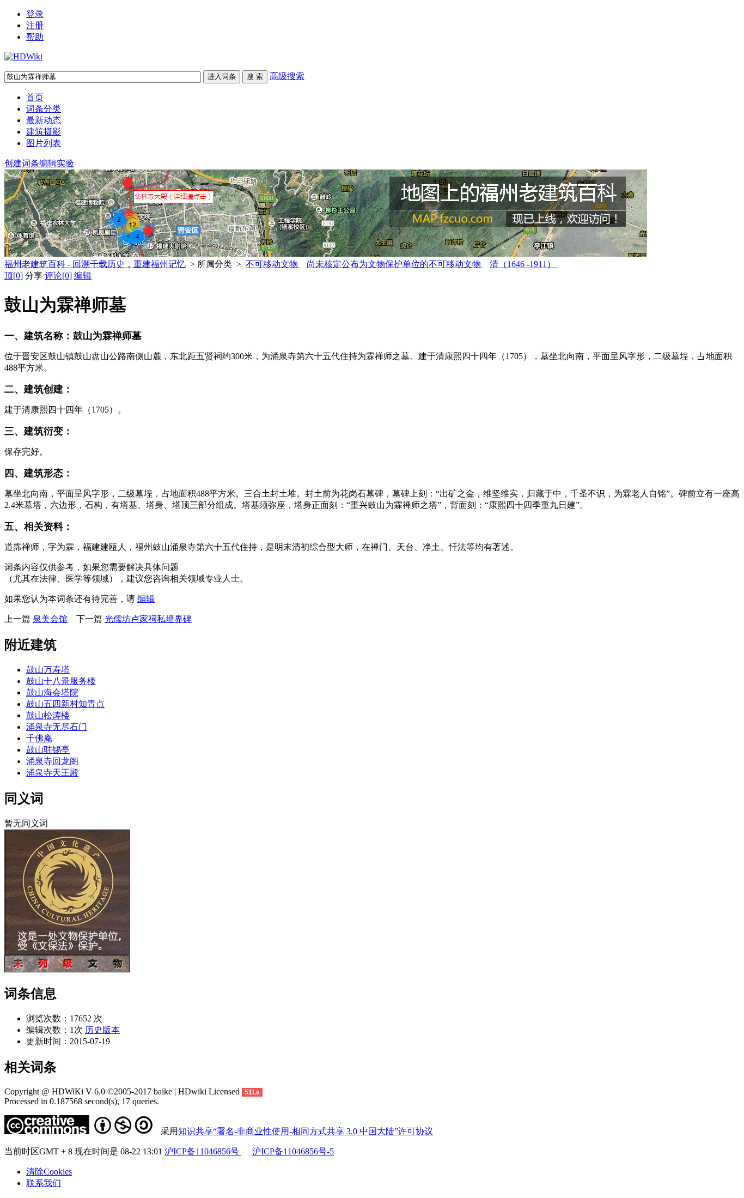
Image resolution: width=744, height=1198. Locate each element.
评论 (58, 275)
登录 (35, 14)
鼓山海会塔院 (52, 692)
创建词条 (21, 163)
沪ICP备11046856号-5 (293, 1151)
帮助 (35, 36)
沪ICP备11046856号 (202, 1151)
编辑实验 (56, 163)
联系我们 (43, 1183)
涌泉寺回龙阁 (52, 761)
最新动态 (43, 120)
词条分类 (43, 108)
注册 (35, 25)
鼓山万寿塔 (48, 669)
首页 (35, 97)
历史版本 (102, 1029)
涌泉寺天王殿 (52, 772)
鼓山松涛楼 (48, 715)
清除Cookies (49, 1171)
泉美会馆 (50, 619)
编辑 (83, 275)
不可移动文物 (273, 264)
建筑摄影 (43, 131)
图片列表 (43, 143)
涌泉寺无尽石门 (56, 726)
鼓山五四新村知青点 (65, 704)
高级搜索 (287, 76)
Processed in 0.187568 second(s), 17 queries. (81, 1101)
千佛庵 (39, 738)
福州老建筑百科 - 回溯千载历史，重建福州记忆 (95, 264)
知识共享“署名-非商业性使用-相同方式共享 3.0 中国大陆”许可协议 (305, 1131)
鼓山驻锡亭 (48, 749)
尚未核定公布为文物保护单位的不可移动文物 (395, 264)
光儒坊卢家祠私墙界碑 (148, 619)
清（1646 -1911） (524, 264)
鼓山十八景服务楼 (61, 681)
